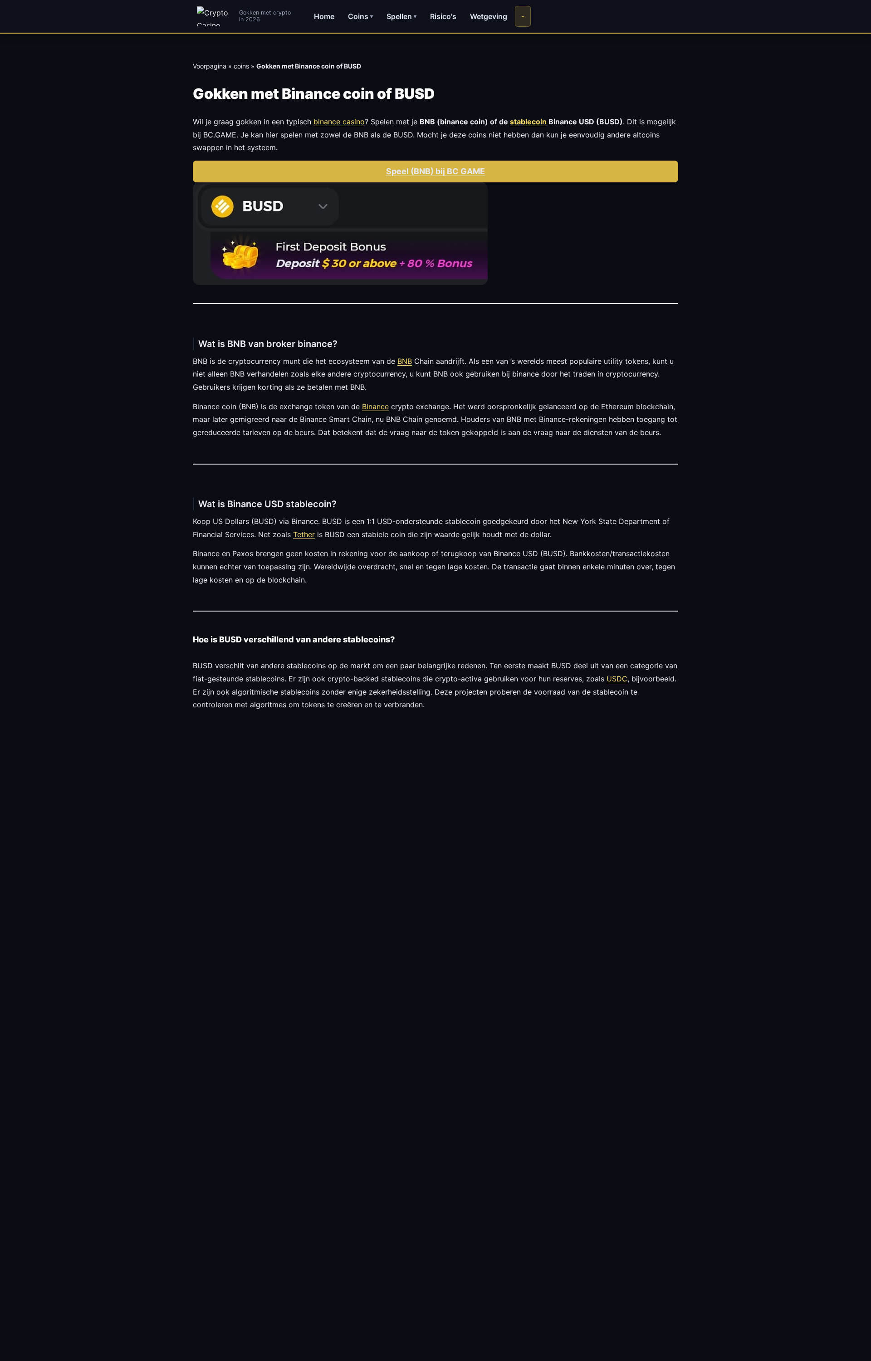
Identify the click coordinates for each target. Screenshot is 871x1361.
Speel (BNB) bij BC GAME (435, 171)
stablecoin (528, 121)
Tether (304, 534)
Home (324, 16)
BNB (404, 361)
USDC (617, 678)
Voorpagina (209, 66)
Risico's (443, 16)
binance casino (339, 121)
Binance (375, 406)
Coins (360, 16)
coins (241, 66)
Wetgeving (488, 16)
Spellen (401, 16)
